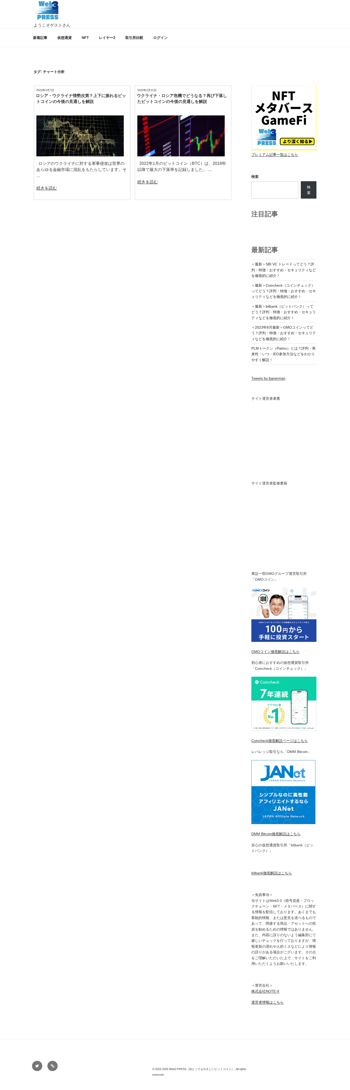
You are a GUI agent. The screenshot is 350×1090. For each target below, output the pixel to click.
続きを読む (46, 188)
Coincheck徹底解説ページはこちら (279, 741)
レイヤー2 (107, 38)
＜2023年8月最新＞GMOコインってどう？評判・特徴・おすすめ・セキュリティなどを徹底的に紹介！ (283, 333)
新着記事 (40, 38)
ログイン (160, 38)
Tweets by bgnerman (268, 378)
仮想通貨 (64, 38)
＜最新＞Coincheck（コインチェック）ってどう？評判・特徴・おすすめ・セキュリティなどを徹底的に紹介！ (283, 291)
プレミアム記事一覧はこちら (274, 155)
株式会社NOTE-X (265, 991)
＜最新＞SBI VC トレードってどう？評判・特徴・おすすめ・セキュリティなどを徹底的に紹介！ (283, 270)
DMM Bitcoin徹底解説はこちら (276, 834)
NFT (85, 38)
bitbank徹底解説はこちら (271, 873)
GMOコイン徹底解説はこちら (275, 652)
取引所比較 (134, 38)
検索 (255, 177)
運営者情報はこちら (267, 1002)
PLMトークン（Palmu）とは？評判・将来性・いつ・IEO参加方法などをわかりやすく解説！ (283, 354)
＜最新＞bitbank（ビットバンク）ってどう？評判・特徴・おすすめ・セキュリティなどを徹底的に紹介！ (283, 312)
